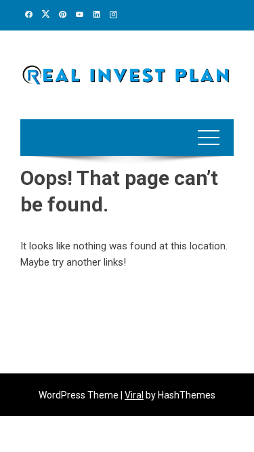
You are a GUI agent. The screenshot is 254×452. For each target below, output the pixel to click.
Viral (134, 395)
